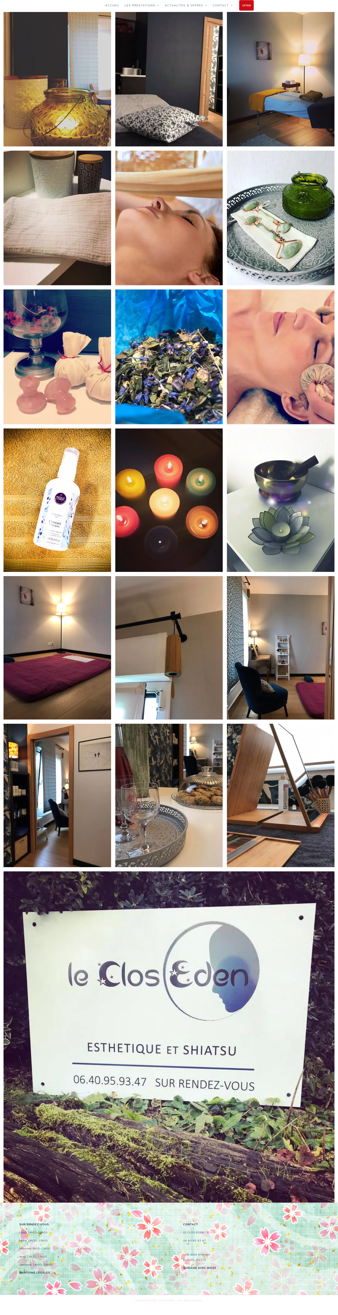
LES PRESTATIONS (140, 5)
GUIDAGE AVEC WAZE (199, 1268)
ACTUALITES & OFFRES (184, 5)
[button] (246, 5)
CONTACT (221, 5)
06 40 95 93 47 (194, 1241)
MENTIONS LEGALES (34, 1273)
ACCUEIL (112, 5)
